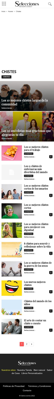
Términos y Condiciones (39, 386)
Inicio (3, 11)
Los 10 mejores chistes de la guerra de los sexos (38, 264)
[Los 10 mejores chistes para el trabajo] (12, 153)
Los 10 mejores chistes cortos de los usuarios (36, 187)
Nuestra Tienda (24, 370)
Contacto (27, 390)
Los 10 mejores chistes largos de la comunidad (25, 102)
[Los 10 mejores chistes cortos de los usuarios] (12, 191)
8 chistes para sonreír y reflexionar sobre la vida (37, 245)
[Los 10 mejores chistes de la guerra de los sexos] (12, 269)
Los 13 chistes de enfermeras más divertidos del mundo (36, 169)
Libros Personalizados (31, 373)
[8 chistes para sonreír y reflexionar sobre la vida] (12, 249)
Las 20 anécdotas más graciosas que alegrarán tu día (26, 133)
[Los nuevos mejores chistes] (12, 288)
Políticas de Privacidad (13, 386)
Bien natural (39, 370)
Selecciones (7, 108)
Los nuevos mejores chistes (34, 283)
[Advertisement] (27, 41)
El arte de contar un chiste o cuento (35, 322)
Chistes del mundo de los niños (37, 303)
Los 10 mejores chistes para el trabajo (36, 148)
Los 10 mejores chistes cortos (36, 206)
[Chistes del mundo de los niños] (12, 307)
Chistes (6, 77)
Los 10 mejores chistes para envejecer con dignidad (36, 227)
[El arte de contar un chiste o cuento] (12, 326)
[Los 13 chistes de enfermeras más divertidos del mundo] (12, 172)
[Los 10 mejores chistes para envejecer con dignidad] (12, 230)
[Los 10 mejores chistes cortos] (12, 211)
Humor (10, 11)
